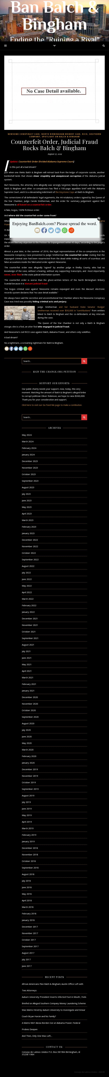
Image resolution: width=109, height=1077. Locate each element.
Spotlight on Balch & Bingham (61, 136)
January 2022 (28, 611)
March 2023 (27, 520)
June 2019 (27, 808)
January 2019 (28, 841)
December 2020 (30, 697)
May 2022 (27, 585)
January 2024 (28, 454)
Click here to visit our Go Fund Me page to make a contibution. (52, 405)
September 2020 (30, 716)
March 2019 (27, 828)
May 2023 (27, 507)
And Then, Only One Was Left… (37, 1035)
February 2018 (29, 913)
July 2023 (26, 493)
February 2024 (29, 448)
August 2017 (28, 952)
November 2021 (30, 625)
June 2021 (27, 657)
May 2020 (27, 743)
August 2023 (28, 487)
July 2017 (26, 959)
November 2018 (30, 854)
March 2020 (27, 749)
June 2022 (27, 579)
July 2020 (26, 730)
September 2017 (30, 946)
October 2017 (29, 939)
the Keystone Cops (64, 192)
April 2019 (27, 821)
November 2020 (30, 703)
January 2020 (28, 762)
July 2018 (26, 880)
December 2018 (30, 848)
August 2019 (28, 795)
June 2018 (27, 887)
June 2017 (27, 966)
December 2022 (30, 539)
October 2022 (29, 552)
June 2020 (27, 736)
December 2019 (30, 769)
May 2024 (27, 434)
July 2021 (26, 651)
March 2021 (27, 677)
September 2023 (30, 480)
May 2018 (27, 893)
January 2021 (28, 690)
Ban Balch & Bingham (54, 17)
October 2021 (29, 631)
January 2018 (28, 920)
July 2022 (26, 572)
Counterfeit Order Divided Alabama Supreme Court (45, 161)
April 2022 (27, 592)
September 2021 (30, 638)
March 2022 (27, 598)
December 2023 (30, 461)
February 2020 (29, 756)
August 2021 (28, 644)
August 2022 (28, 566)
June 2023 (27, 500)
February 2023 (29, 526)
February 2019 (29, 834)
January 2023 (28, 533)
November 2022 (30, 546)
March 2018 (27, 907)
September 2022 (30, 559)
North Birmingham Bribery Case (60, 134)
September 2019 (30, 789)
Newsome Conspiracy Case (24, 134)
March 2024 (27, 441)
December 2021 (30, 618)
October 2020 (29, 710)
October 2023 (29, 474)
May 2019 (27, 815)
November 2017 (30, 933)
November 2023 (30, 467)
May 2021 (27, 664)
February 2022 (29, 605)
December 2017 (30, 926)
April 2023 (27, 513)
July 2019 (26, 802)
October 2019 (29, 782)
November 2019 (30, 775)
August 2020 (28, 723)
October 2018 (29, 861)
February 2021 (29, 684)
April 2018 (27, 900)
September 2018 (30, 867)
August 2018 (28, 874)
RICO (85, 134)
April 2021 (27, 670)
